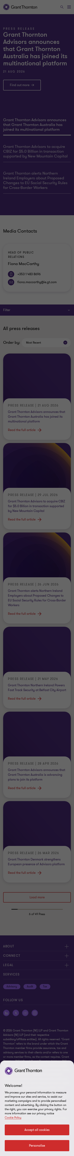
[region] (37, 1108)
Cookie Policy (13, 1118)
